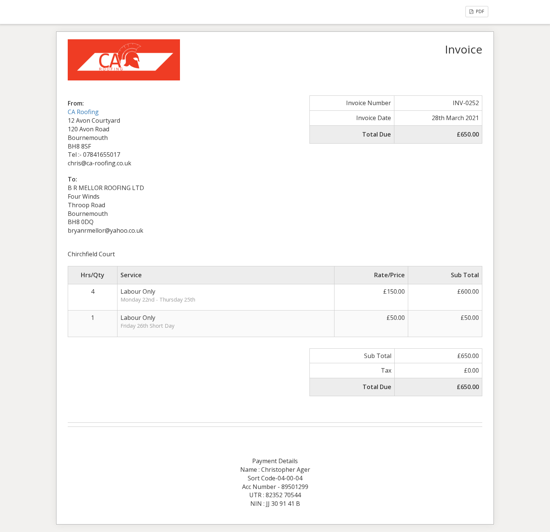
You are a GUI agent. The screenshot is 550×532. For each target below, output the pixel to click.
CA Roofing (83, 112)
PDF (479, 11)
